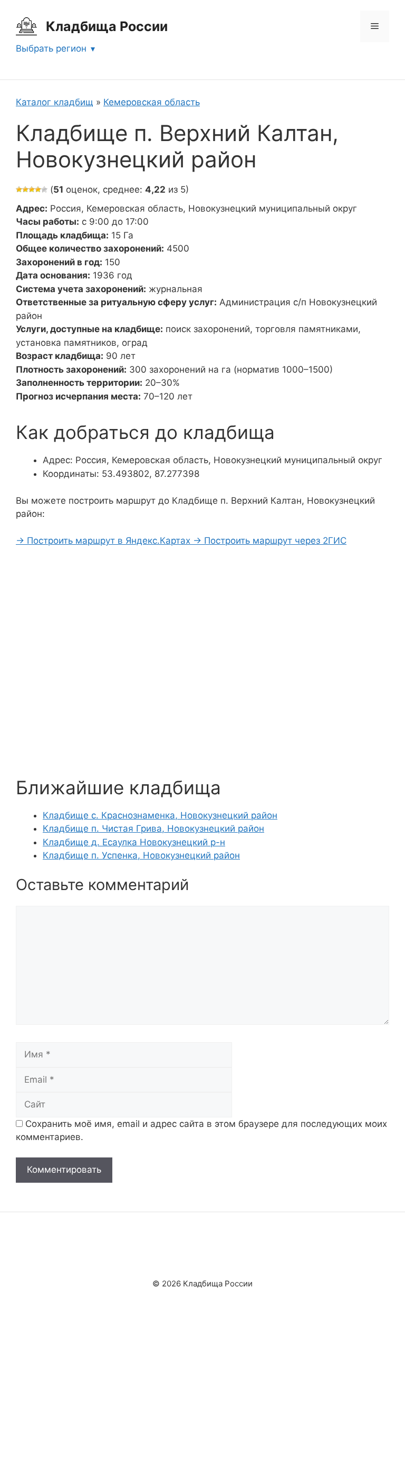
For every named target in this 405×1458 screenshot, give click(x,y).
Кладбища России (107, 26)
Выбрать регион (51, 48)
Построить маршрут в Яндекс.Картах (104, 540)
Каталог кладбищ (54, 102)
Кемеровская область (151, 102)
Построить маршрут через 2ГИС (269, 540)
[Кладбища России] (26, 26)
